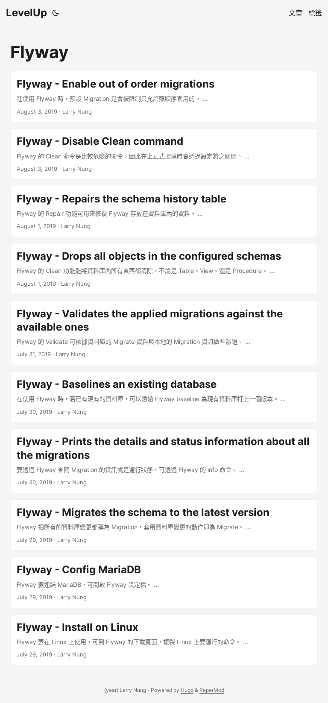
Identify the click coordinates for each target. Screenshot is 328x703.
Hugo (187, 690)
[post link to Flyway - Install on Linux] (164, 640)
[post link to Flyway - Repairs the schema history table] (164, 211)
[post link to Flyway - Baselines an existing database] (164, 397)
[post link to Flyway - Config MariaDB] (164, 582)
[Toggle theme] (55, 13)
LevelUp (26, 12)
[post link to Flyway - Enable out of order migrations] (164, 96)
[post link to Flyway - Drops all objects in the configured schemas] (164, 268)
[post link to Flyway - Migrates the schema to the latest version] (164, 525)
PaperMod (211, 690)
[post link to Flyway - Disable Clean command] (164, 154)
